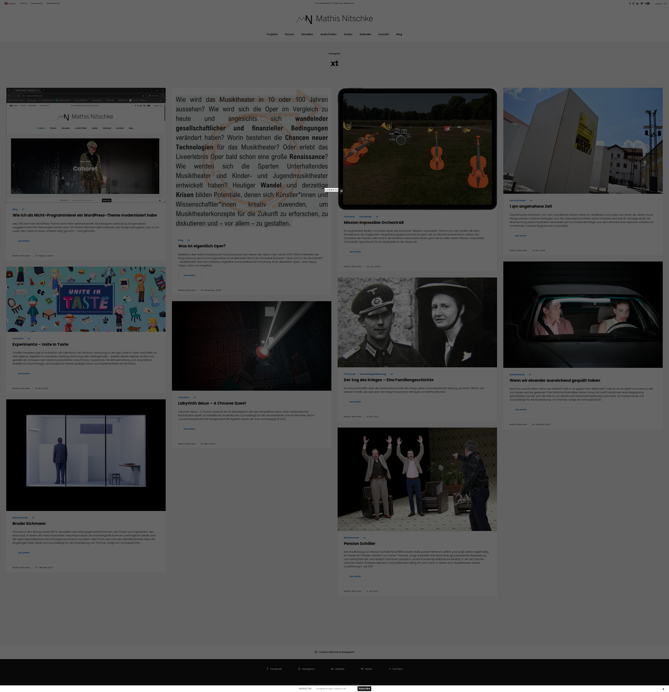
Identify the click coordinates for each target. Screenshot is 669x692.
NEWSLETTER (305, 688)
